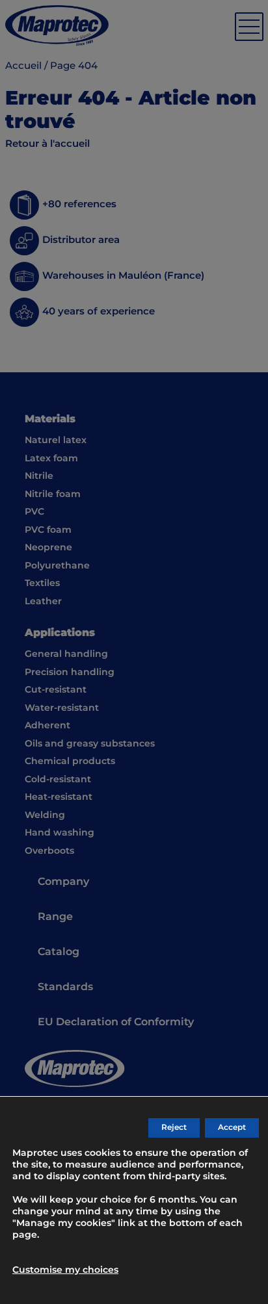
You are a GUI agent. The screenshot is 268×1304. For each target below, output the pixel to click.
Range (55, 917)
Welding (45, 815)
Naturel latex (56, 440)
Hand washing (59, 833)
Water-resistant (62, 708)
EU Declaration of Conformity (116, 1022)
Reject (174, 1127)
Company (63, 882)
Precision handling (69, 672)
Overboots (49, 851)
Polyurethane (57, 566)
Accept (232, 1127)
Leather (43, 601)
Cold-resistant (58, 780)
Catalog (58, 952)
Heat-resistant (58, 797)
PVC (34, 512)
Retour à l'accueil (47, 143)
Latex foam (51, 459)
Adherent (47, 726)
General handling (66, 654)
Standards (65, 987)
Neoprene (48, 548)
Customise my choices (65, 1270)
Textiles (42, 583)
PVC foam (48, 530)
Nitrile (39, 476)
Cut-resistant (56, 690)
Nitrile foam (53, 494)
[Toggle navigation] (249, 26)
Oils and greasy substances (90, 744)
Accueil (23, 66)
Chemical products (70, 761)
